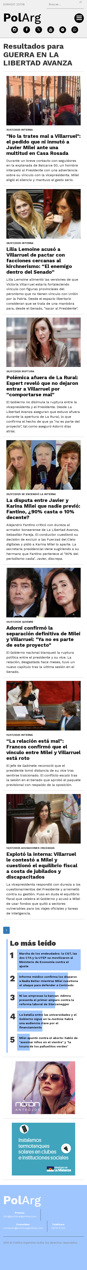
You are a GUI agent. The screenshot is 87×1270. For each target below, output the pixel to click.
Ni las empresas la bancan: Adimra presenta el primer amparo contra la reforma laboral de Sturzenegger (46, 1000)
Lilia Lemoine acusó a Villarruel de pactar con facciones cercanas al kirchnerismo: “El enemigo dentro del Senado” (39, 260)
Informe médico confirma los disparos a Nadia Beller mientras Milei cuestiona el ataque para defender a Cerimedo (48, 981)
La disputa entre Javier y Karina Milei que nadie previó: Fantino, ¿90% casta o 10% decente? (43, 508)
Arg (22, 1200)
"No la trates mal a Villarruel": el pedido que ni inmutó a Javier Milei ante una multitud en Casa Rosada (43, 144)
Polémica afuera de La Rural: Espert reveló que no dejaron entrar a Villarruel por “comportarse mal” (42, 386)
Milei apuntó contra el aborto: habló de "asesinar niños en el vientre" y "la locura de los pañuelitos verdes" (48, 1042)
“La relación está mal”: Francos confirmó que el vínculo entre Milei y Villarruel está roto (43, 749)
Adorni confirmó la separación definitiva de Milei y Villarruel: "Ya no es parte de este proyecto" (43, 636)
